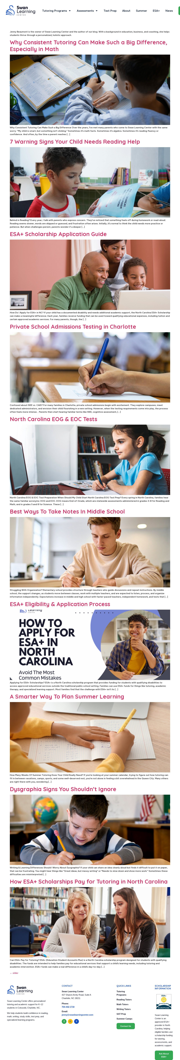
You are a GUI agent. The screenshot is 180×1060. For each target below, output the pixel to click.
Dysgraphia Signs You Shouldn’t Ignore (63, 789)
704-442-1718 (68, 1007)
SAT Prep (121, 1014)
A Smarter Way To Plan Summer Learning (67, 696)
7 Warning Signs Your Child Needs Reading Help (75, 141)
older (14, 973)
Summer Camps (124, 1019)
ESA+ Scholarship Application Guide (58, 233)
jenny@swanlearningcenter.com (77, 1015)
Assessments (85, 10)
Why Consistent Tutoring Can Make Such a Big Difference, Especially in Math (88, 45)
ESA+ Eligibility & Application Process (60, 604)
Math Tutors (122, 1004)
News (169, 10)
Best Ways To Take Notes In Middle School (67, 511)
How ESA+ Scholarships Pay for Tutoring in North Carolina (89, 881)
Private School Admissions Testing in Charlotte (73, 326)
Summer (141, 10)
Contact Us (125, 1026)
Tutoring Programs (54, 10)
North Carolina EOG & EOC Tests (53, 419)
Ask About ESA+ (164, 1055)
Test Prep (110, 10)
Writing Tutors (124, 1009)
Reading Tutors (124, 999)
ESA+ (156, 10)
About (126, 10)
